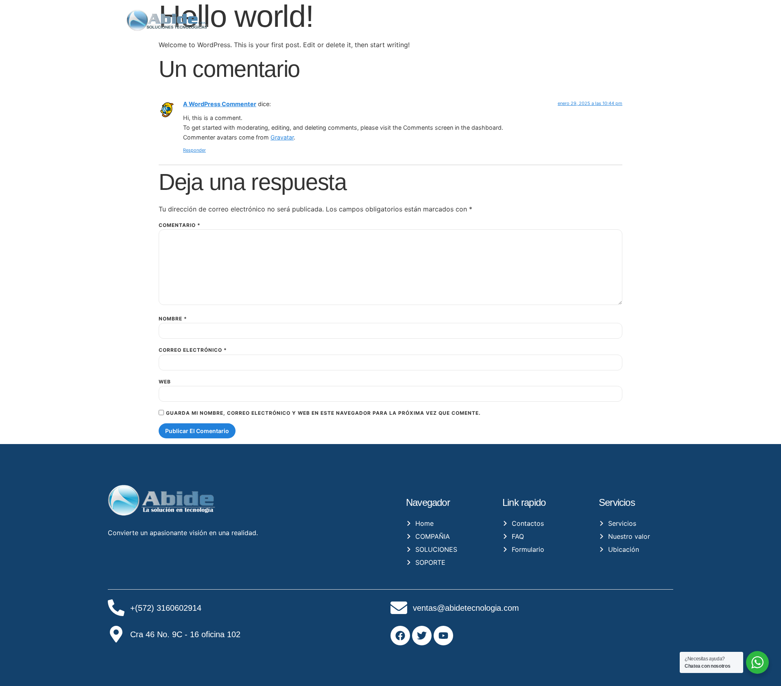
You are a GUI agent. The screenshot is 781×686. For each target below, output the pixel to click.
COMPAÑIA (502, 16)
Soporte (654, 16)
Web (165, 381)
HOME (467, 16)
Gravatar (282, 137)
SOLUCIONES (557, 16)
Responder (194, 150)
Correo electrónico (193, 350)
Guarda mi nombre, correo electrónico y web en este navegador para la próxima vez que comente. (323, 413)
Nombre (173, 318)
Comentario (180, 225)
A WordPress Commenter (219, 103)
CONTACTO (613, 16)
